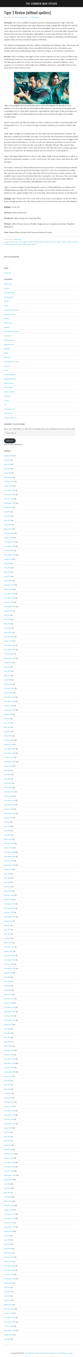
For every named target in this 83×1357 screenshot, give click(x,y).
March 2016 (8, 994)
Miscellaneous (9, 344)
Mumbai (7, 349)
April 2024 (7, 576)
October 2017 (9, 912)
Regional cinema (10, 379)
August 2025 (8, 507)
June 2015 (7, 1033)
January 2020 (8, 796)
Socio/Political (9, 392)
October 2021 (9, 706)
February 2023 (9, 637)
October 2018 (9, 861)
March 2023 (8, 632)
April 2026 (7, 473)
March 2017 (8, 943)
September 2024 (10, 555)
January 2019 (8, 848)
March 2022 (8, 684)
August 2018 (8, 869)
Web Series (8, 413)
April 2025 (7, 525)
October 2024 (9, 550)
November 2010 (9, 1270)
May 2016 (7, 986)
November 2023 (9, 598)
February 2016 (9, 999)
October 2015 (9, 1016)
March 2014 (8, 1098)
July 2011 (7, 1236)
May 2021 (7, 727)
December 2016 (9, 956)
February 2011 (9, 1257)
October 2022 (9, 654)
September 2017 (10, 917)
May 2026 (7, 469)
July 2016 (7, 977)
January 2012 (8, 1210)
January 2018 (8, 900)
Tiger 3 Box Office (21, 242)
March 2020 (8, 788)
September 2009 (10, 1330)
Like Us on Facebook (11, 257)
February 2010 (9, 1309)
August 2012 (8, 1180)
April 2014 (7, 1093)
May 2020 (7, 779)
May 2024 (7, 572)
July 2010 (7, 1287)
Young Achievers (10, 418)
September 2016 (10, 968)
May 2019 (7, 831)
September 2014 (10, 1072)
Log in (70, 1353)
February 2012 (9, 1205)
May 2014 (7, 1089)
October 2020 (9, 757)
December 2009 (10, 1318)
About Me (7, 273)
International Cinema (11, 331)
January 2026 (8, 486)
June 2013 (7, 1136)
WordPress (63, 1353)
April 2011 (7, 1249)
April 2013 (7, 1145)
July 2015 (7, 1029)
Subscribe (9, 441)
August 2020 (8, 766)
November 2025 (9, 495)
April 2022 (7, 680)
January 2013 (8, 1158)
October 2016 (9, 964)
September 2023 (10, 606)
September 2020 (10, 762)
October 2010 (9, 1274)
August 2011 (8, 1231)
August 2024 (8, 559)
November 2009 (10, 1322)
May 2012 (7, 1193)
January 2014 (8, 1106)
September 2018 (10, 865)
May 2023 (7, 624)
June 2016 (7, 981)
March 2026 (8, 477)
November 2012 (9, 1167)
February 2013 (9, 1154)
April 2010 (7, 1300)
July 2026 (7, 460)
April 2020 (8, 783)
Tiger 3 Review (61, 242)
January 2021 (8, 744)
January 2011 (8, 1261)
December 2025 (9, 490)
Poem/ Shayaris (10, 375)
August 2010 (8, 1283)
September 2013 (10, 1124)
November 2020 (10, 753)
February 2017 (9, 947)
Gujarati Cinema (10, 314)
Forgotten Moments (11, 310)
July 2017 (7, 925)
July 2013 (7, 1132)
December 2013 (9, 1111)
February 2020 (9, 792)
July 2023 (7, 615)
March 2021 (8, 736)
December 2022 (9, 645)
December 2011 (9, 1214)
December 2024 (9, 542)
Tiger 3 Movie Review (48, 242)
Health (6, 318)
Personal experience (11, 362)
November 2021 (9, 701)
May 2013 (7, 1141)
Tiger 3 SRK (21, 244)
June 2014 (7, 1085)
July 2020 (7, 770)
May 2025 (7, 520)
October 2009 (9, 1326)
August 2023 (8, 611)
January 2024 (8, 589)
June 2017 (7, 930)
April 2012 (7, 1197)
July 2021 (7, 719)
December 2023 (9, 594)
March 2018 (8, 891)
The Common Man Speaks (41, 3)
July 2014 (7, 1081)
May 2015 (7, 1037)
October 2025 (9, 499)
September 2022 (10, 658)
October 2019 (9, 809)
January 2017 (8, 951)
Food (6, 306)
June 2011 (7, 1240)
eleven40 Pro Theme (32, 1353)
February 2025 (9, 533)
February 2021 (9, 740)
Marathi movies (9, 340)
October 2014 (9, 1068)
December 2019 (9, 800)
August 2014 (8, 1076)
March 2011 (8, 1253)
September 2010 (10, 1279)
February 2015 (9, 1050)
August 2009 (8, 1335)
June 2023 (7, 619)
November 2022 (9, 650)
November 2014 (9, 1063)
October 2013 (9, 1119)
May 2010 (7, 1296)
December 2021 (9, 697)
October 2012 (9, 1171)
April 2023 (7, 628)
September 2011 (10, 1227)
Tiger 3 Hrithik (33, 242)
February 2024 (9, 585)
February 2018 (9, 895)
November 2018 (9, 856)
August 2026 (8, 456)
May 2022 (7, 675)
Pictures (7, 366)
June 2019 (7, 826)
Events (6, 301)
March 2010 (8, 1305)
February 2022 (9, 688)
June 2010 (7, 1292)
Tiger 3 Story (32, 244)
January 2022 (8, 693)
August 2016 (8, 973)
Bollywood (17, 239)
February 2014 (9, 1102)
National (7, 357)
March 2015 (8, 1046)
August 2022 (8, 663)
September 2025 (10, 503)
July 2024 (7, 563)
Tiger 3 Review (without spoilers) (27, 12)
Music (6, 353)
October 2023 (9, 602)
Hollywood (8, 323)
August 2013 (8, 1128)
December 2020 (9, 749)
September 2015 (10, 1020)
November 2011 (9, 1218)
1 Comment (34, 17)
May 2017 (7, 934)
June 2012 (7, 1188)
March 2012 (8, 1201)
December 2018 (9, 852)
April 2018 (7, 887)
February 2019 (9, 843)
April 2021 (7, 731)
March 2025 (8, 529)
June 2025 (7, 516)
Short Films (8, 387)
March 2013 (8, 1149)
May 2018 (7, 882)
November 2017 (9, 908)
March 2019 (8, 839)
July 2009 (7, 1339)
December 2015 (9, 1007)
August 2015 (8, 1025)
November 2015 (9, 1012)
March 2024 (8, 581)
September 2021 (10, 710)
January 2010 (8, 1313)
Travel (6, 400)
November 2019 (9, 805)
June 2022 (7, 671)
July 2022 (7, 667)
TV (5, 405)
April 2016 (7, 990)
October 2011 (9, 1223)
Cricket (7, 288)
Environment (8, 297)
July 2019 (7, 822)
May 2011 (7, 1244)
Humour (7, 327)
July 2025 (7, 512)
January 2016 (8, 1003)
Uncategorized (9, 409)
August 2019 (8, 818)
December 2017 (9, 904)
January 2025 (8, 538)
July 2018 (7, 874)
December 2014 (9, 1059)
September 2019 (10, 813)
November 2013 (9, 1115)
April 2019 (7, 835)
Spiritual (7, 396)
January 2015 (8, 1055)
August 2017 (8, 921)
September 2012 (10, 1175)
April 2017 (7, 938)
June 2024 (7, 568)
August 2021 (8, 714)
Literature (8, 336)
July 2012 (7, 1184)
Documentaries (9, 293)
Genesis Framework (50, 1353)
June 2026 (7, 464)
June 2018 (7, 878)
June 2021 (7, 723)
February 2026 (9, 482)
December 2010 (9, 1266)
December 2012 (9, 1162)
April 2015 (7, 1042)
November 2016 (9, 960)
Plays (6, 370)
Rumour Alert (9, 383)
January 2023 (8, 641)
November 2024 (9, 546)
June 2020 (7, 775)
